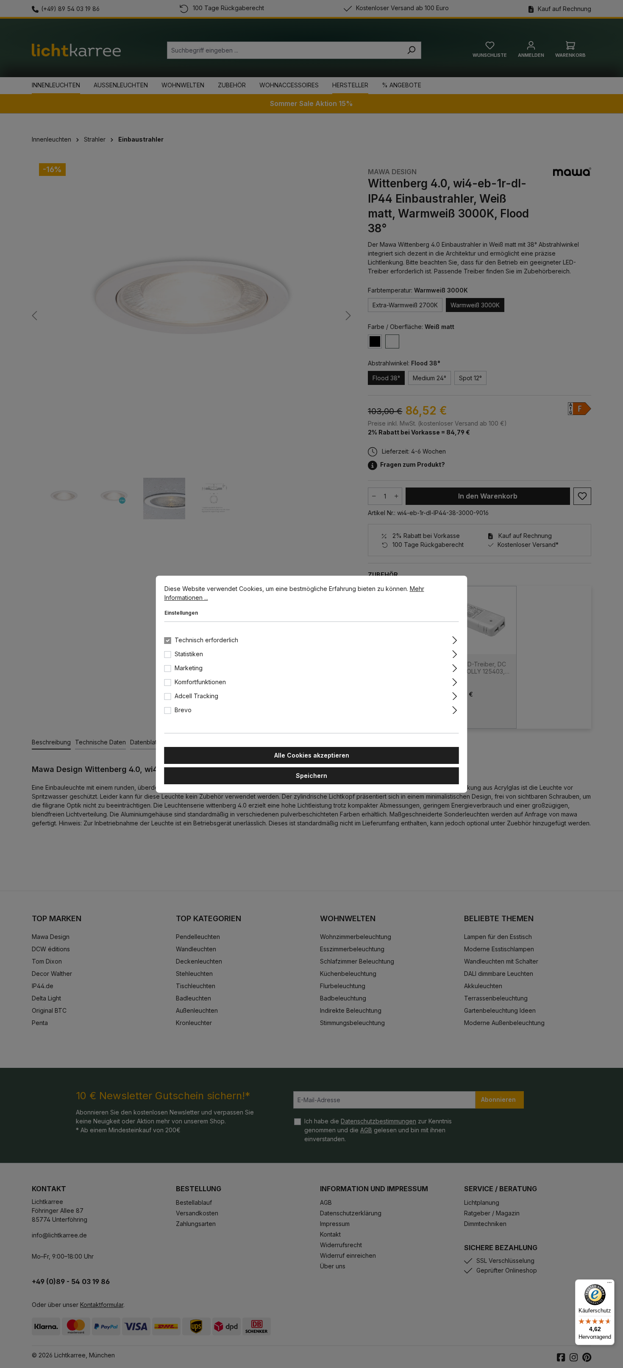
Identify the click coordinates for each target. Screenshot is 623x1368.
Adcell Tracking (196, 695)
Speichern (311, 775)
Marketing (189, 667)
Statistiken (189, 654)
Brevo (183, 709)
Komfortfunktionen (200, 681)
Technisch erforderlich (206, 640)
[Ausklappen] (455, 639)
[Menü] (609, 1284)
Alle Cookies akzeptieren (311, 755)
